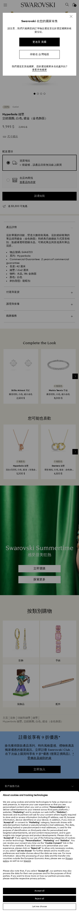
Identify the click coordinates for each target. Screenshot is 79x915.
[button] (71, 16)
